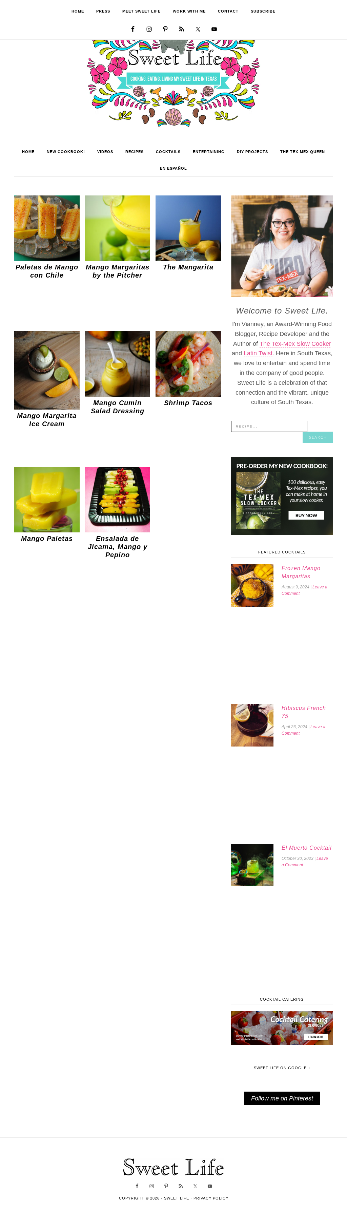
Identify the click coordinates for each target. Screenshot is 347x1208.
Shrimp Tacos (188, 403)
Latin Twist (258, 353)
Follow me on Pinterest (282, 1098)
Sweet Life (173, 78)
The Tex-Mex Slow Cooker (295, 343)
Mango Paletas (47, 538)
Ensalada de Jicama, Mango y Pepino (117, 547)
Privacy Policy (210, 1198)
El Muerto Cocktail (307, 848)
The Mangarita (188, 267)
